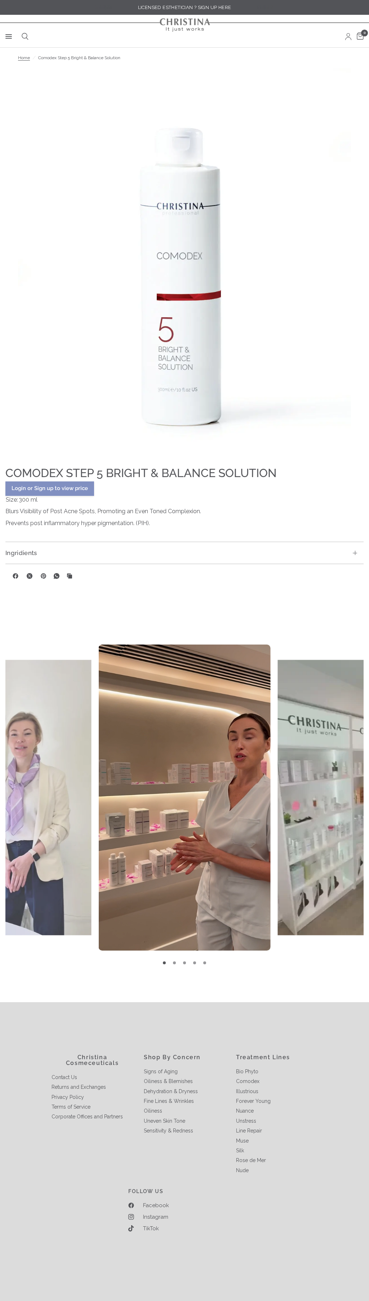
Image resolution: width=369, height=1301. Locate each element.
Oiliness (153, 1111)
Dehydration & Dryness (171, 1091)
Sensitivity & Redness (168, 1131)
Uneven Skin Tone (164, 1121)
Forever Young (253, 1101)
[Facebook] (15, 576)
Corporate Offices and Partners (87, 1116)
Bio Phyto (247, 1071)
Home (24, 57)
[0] (359, 36)
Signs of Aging (161, 1071)
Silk (240, 1150)
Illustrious (247, 1091)
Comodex (247, 1081)
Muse (242, 1141)
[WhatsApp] (56, 576)
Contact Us (64, 1077)
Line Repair (249, 1131)
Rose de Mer (251, 1160)
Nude (242, 1170)
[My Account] (348, 36)
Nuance (245, 1111)
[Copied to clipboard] (69, 576)
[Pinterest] (43, 576)
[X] (29, 576)
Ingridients (21, 552)
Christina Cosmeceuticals (92, 1060)
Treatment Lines (263, 1057)
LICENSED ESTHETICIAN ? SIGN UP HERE (184, 7)
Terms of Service (71, 1107)
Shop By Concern (172, 1057)
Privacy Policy (68, 1097)
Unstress (246, 1121)
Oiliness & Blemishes (168, 1081)
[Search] (23, 36)
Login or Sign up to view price (50, 488)
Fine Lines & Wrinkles (169, 1101)
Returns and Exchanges (79, 1087)
